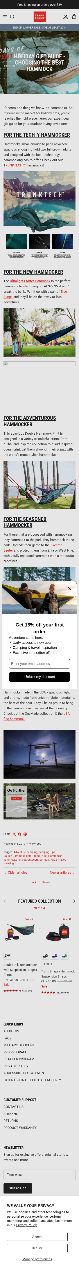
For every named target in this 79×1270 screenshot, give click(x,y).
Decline (37, 1248)
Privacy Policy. (26, 1225)
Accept (37, 1237)
